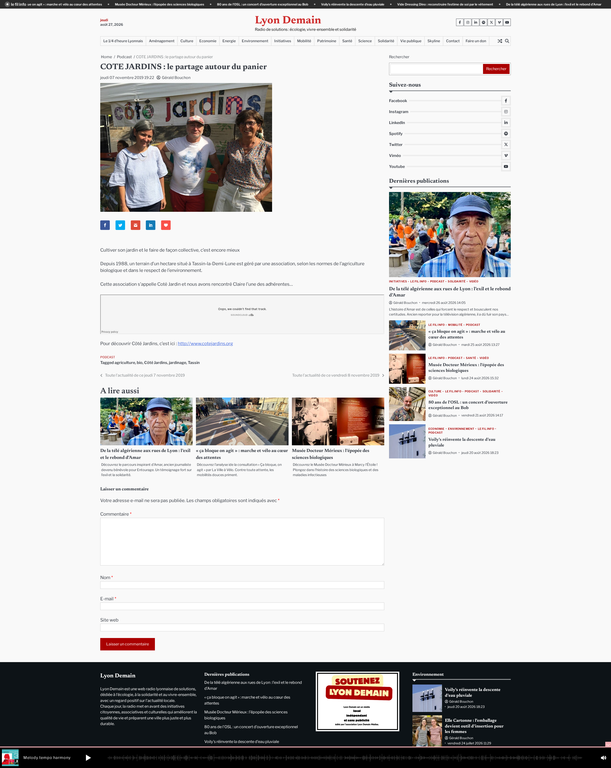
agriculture (125, 362)
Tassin (194, 362)
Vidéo (474, 281)
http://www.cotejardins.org (205, 343)
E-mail (108, 599)
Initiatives (282, 41)
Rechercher (399, 57)
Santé (347, 41)
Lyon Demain (288, 21)
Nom (106, 577)
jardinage (177, 362)
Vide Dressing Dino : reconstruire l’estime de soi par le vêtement (411, 4)
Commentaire (116, 514)
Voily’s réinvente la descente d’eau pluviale (318, 4)
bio (139, 362)
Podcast (107, 357)
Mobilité (304, 41)
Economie (207, 41)
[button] (88, 757)
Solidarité (386, 41)
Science (365, 41)
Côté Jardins (155, 362)
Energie (229, 41)
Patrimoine (326, 41)
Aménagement (161, 41)
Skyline (433, 41)
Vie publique (410, 41)
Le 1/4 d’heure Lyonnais (123, 41)
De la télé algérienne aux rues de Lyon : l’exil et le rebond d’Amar (519, 4)
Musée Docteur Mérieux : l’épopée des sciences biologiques (125, 4)
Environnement (255, 41)
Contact (453, 41)
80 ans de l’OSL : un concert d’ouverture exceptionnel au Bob (228, 4)
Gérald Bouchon (176, 77)
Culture (186, 41)
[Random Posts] (499, 41)
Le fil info (418, 281)
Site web (109, 620)
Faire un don (476, 41)
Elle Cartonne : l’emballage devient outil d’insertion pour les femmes (474, 726)
